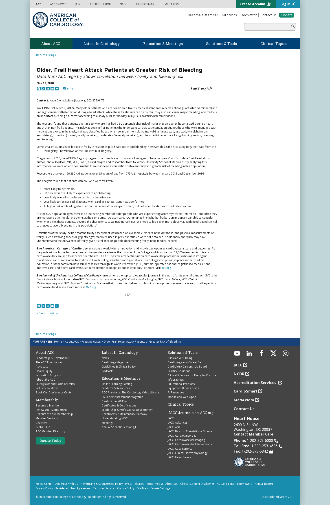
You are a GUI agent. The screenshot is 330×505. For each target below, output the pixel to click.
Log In (285, 4)
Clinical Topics (181, 404)
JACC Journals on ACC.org (191, 413)
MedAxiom (244, 399)
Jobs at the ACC (45, 380)
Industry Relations (47, 388)
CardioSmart (245, 391)
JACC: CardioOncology (182, 436)
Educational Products (181, 384)
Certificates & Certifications (119, 405)
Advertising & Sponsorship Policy (102, 484)
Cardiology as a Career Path (185, 362)
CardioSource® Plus (114, 401)
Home (58, 341)
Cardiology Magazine (115, 362)
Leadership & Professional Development (127, 410)
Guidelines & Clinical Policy (119, 366)
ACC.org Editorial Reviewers (234, 484)
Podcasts (107, 371)
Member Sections (47, 418)
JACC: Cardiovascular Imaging (186, 440)
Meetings (107, 423)
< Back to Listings (45, 55)
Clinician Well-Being (180, 358)
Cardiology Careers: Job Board (187, 366)
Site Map (142, 488)
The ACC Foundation (49, 362)
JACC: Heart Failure (179, 457)
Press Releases (91, 341)
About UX (171, 484)
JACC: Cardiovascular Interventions (190, 444)
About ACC (72, 341)
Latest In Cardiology (120, 352)
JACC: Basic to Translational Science (190, 431)
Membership (47, 400)
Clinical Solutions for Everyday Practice (192, 375)
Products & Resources (116, 388)
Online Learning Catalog (117, 384)
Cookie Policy (125, 488)
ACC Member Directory (50, 431)
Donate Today (50, 440)
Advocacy (42, 366)
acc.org (166, 268)
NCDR (239, 373)
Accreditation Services (255, 382)
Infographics (176, 380)
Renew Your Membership (52, 410)
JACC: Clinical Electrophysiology (187, 453)
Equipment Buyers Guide (183, 388)
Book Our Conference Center (54, 392)
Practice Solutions (179, 371)
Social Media (155, 484)
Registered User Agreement (73, 488)
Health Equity (44, 371)
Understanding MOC (115, 418)
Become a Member (48, 405)
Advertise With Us (66, 484)
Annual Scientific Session (117, 427)
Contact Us (244, 408)
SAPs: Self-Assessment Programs (122, 397)
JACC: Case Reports (180, 449)
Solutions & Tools (183, 352)
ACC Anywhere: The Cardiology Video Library (130, 392)
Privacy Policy (44, 488)
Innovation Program (48, 375)
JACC (171, 418)
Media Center (44, 484)
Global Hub (43, 427)
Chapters (41, 423)
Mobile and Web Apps (182, 397)
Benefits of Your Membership (54, 414)
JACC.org (91, 287)
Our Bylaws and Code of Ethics (55, 384)
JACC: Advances (177, 422)
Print (70, 88)
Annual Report (264, 484)
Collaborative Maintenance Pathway (124, 414)
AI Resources (176, 392)
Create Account (253, 4)
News (105, 358)
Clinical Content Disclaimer (197, 484)
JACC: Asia (174, 427)
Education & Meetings (121, 378)
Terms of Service (103, 488)
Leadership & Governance (52, 358)
